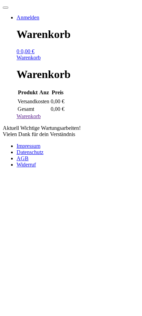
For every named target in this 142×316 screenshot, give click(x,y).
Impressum (28, 146)
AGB (23, 158)
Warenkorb (29, 116)
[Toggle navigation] (5, 8)
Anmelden (28, 17)
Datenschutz (30, 152)
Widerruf (26, 164)
